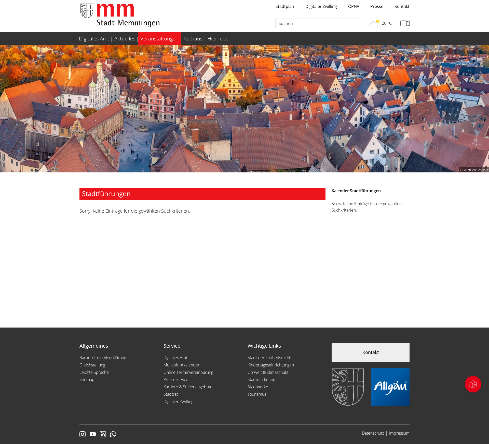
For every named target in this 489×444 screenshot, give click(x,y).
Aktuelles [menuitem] (124, 38)
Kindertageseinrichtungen (271, 365)
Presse (376, 6)
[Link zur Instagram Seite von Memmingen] (82, 435)
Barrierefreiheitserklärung (102, 357)
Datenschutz (373, 433)
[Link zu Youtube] (93, 435)
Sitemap (86, 379)
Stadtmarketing (261, 379)
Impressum (399, 433)
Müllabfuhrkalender (181, 365)
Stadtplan (285, 6)
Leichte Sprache (94, 372)
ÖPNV (353, 6)
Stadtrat (171, 394)
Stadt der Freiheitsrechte (270, 357)
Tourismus (257, 394)
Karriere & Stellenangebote (188, 387)
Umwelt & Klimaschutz (268, 372)
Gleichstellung (92, 365)
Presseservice (176, 379)
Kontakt (402, 6)
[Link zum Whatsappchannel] (113, 435)
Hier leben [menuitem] (220, 38)
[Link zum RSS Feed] (103, 435)
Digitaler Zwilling (321, 6)
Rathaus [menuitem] (193, 38)
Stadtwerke (258, 387)
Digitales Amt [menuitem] (94, 38)
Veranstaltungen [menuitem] (159, 38)
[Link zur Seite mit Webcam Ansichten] (405, 23)
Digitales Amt (175, 357)
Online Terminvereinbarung (188, 372)
